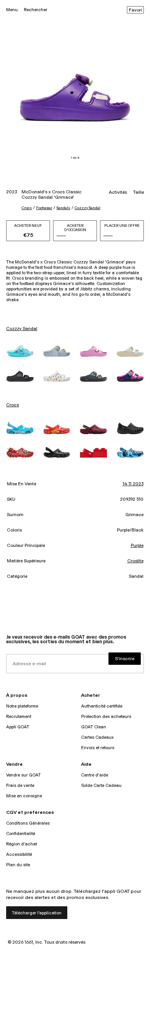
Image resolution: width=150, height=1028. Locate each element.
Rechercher (35, 10)
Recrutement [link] (18, 716)
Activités (118, 192)
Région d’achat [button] (21, 844)
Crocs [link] (12, 405)
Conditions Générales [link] (28, 823)
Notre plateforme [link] (22, 706)
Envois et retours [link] (97, 748)
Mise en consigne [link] (24, 796)
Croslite (135, 561)
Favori (135, 10)
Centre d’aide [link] (94, 775)
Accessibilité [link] (19, 854)
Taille (138, 192)
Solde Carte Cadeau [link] (101, 785)
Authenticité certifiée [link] (101, 706)
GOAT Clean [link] (93, 727)
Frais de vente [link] (20, 785)
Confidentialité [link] (20, 834)
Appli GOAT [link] (17, 727)
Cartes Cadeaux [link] (97, 737)
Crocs (27, 208)
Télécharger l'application (37, 913)
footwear (44, 208)
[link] (20, 351)
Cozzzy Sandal (87, 208)
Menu (12, 10)
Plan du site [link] (18, 865)
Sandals (63, 208)
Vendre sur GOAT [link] (23, 775)
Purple (137, 545)
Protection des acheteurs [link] (106, 716)
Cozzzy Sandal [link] (21, 329)
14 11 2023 (133, 484)
